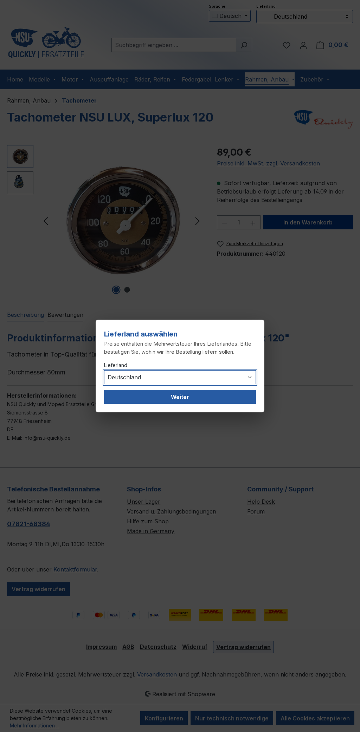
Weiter (180, 396)
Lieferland (115, 365)
